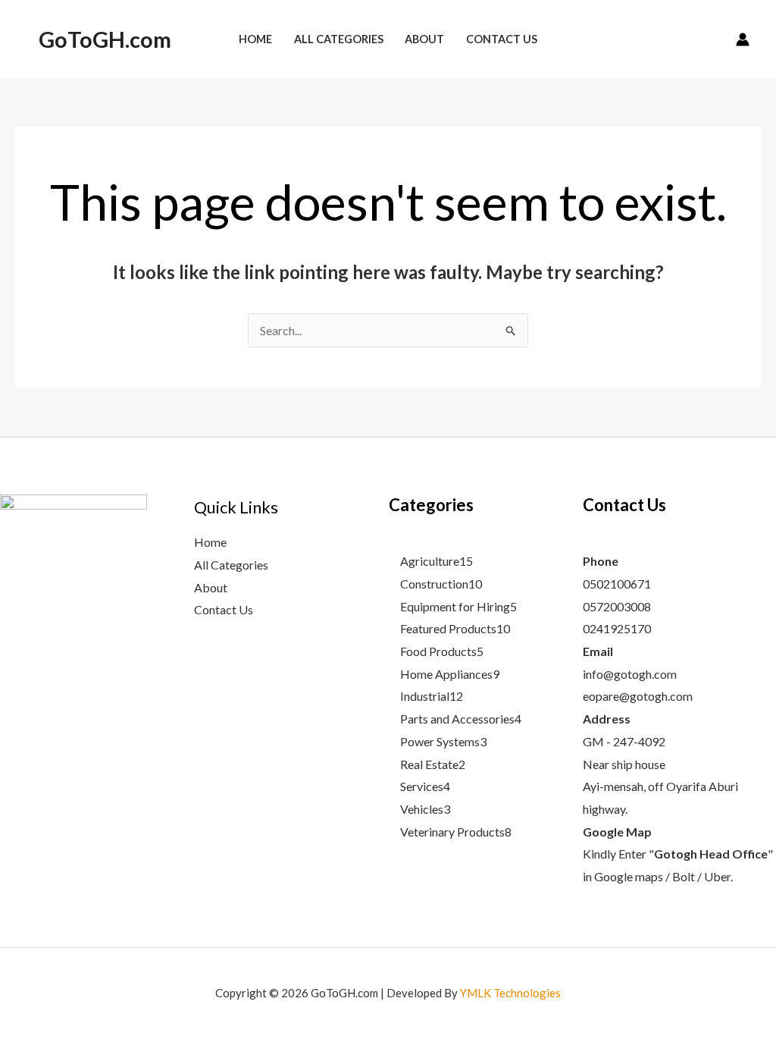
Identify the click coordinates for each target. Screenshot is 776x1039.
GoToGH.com (105, 39)
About (210, 587)
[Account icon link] (742, 39)
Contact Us (223, 609)
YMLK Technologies (510, 993)
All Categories (231, 564)
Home (210, 542)
